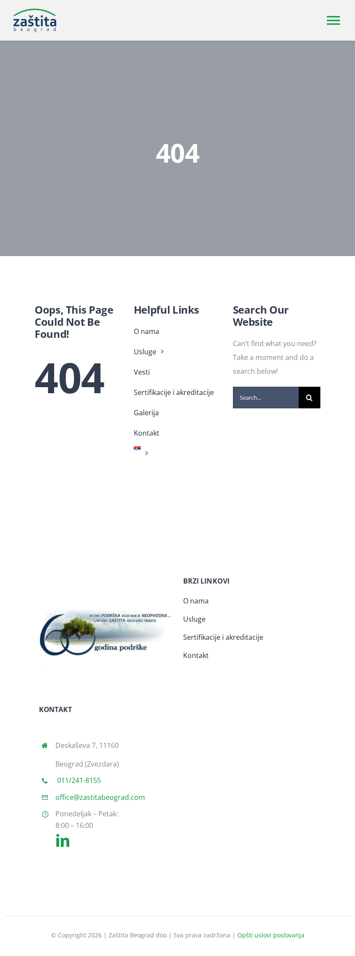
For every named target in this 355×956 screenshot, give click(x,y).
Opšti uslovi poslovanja (270, 935)
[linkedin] (62, 840)
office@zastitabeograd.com (100, 797)
